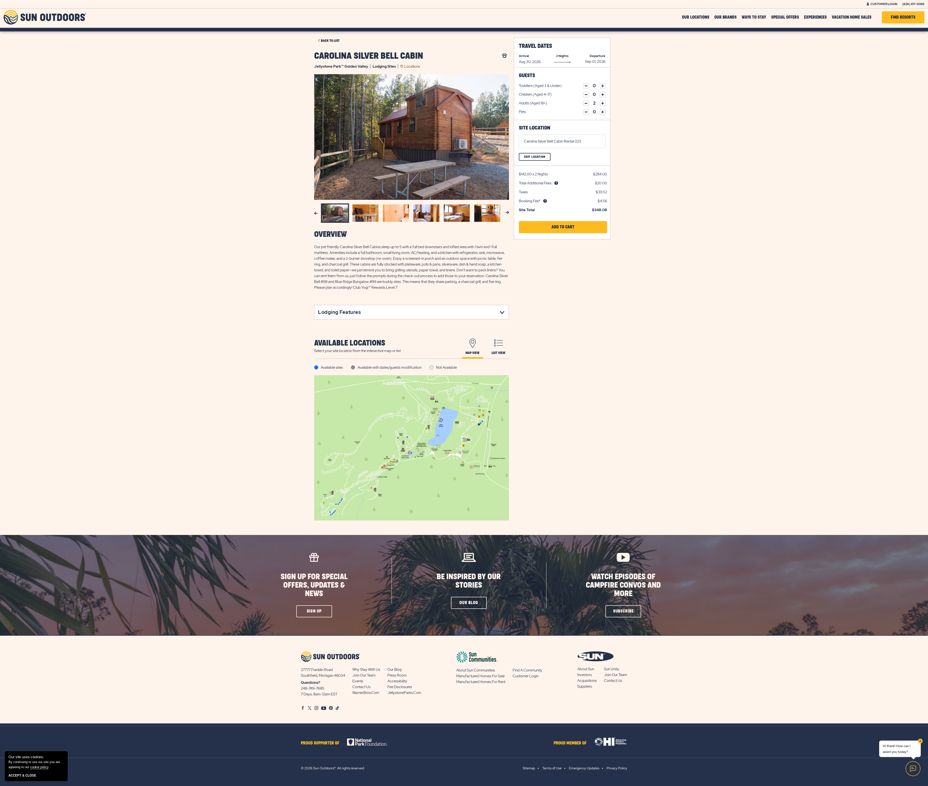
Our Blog (394, 669)
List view (498, 352)
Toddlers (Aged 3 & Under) (540, 85)
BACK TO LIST (330, 41)
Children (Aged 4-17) (535, 94)
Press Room (397, 675)
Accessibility (397, 681)
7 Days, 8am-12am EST (319, 694)
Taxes (523, 192)
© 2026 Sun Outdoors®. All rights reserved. (333, 768)
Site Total (527, 210)
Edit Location (537, 158)
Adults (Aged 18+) (533, 103)
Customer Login (883, 4)
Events (357, 681)
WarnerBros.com (365, 692)
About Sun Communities (475, 670)
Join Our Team (364, 675)
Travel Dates (535, 46)
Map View (472, 352)
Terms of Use (552, 768)
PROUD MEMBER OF (570, 743)
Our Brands (725, 17)
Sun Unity (611, 669)
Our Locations (695, 17)
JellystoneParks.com (404, 692)
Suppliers (584, 686)
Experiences (815, 17)
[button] (563, 227)
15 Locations (410, 66)
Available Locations (349, 343)
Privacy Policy (617, 768)
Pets (522, 111)
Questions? (310, 682)
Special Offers (785, 17)
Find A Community (527, 670)
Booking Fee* (529, 201)
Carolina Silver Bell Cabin (368, 56)
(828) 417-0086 (913, 4)
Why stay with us (366, 669)
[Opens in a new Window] (372, 742)
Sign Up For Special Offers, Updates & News (314, 585)
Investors (584, 674)
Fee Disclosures (399, 687)
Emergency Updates (584, 768)
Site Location (534, 127)
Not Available (446, 367)
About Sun (585, 669)
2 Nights (562, 56)
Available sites (332, 367)
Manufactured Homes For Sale (480, 676)
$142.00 (525, 174)
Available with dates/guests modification (389, 367)
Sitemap (529, 768)
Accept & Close (22, 775)
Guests (527, 75)
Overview (330, 234)
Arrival (524, 56)
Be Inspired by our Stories (469, 581)
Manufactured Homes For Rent (480, 681)
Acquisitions (587, 680)
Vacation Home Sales (851, 17)
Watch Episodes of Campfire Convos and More (623, 585)
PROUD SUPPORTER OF (320, 743)
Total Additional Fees (535, 183)
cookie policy (39, 767)
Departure (597, 56)
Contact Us (361, 687)
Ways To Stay (754, 17)
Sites (384, 66)
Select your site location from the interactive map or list (357, 350)
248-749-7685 (312, 688)
